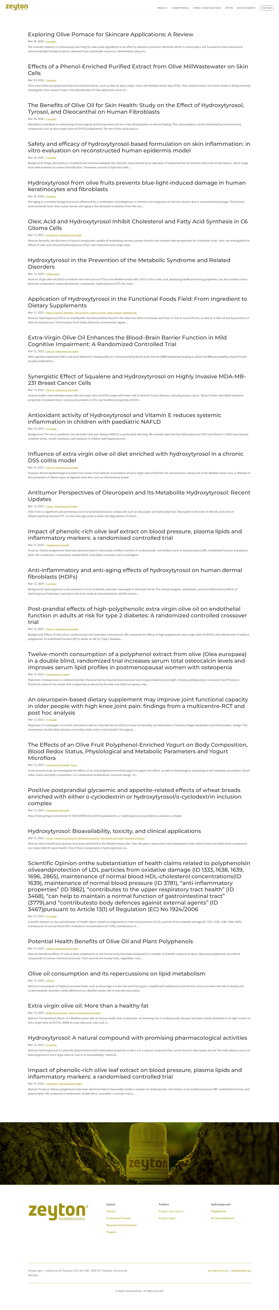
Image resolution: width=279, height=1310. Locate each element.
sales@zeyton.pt (241, 1270)
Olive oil (50, 351)
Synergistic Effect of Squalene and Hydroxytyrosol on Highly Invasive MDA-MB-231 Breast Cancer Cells (137, 379)
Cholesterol (51, 235)
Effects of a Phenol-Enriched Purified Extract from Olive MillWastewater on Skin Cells (138, 69)
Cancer (49, 506)
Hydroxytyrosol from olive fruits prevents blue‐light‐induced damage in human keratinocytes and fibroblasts (137, 186)
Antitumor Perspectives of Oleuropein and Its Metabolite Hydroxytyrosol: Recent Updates (139, 496)
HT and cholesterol (222, 1218)
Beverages (68, 312)
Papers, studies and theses (207, 8)
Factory (110, 1211)
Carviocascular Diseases (65, 838)
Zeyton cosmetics (246, 8)
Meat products (115, 312)
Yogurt (74, 765)
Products (162, 8)
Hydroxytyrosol (180, 8)
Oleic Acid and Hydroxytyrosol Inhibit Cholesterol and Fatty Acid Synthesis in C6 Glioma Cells (138, 224)
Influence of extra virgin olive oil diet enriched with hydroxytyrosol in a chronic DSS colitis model (135, 457)
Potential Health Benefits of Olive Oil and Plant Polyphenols (110, 941)
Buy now (266, 8)
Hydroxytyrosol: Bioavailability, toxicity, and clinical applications (114, 831)
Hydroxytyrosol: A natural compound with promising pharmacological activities (137, 1037)
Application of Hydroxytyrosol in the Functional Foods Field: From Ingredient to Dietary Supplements (137, 302)
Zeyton (229, 8)
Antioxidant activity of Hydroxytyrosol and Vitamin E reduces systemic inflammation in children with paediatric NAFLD (124, 418)
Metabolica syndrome (88, 838)
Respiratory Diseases (135, 838)
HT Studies (51, 428)
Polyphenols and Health (70, 235)
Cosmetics (51, 41)
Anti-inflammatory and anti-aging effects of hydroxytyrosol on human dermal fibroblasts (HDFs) (135, 573)
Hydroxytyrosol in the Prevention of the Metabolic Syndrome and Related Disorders (129, 263)
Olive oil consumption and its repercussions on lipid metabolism (116, 973)
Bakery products (54, 312)
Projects (111, 1232)
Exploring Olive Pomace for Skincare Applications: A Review (110, 34)
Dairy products (82, 312)
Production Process (118, 1218)
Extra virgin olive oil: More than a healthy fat (88, 1005)
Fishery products (98, 312)
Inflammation (53, 274)
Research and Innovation (121, 1225)
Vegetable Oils (130, 312)
